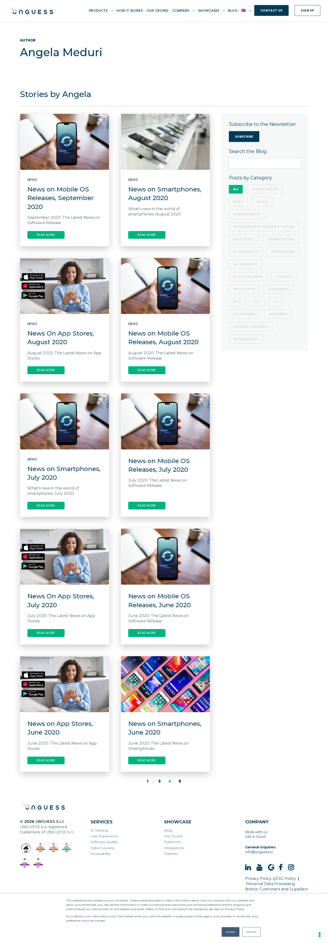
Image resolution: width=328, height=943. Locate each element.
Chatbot (284, 277)
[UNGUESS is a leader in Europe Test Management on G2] (25, 863)
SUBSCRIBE (244, 137)
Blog (168, 830)
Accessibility (245, 264)
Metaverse (278, 314)
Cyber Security (103, 848)
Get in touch (255, 836)
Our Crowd (173, 836)
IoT (257, 302)
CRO (237, 302)
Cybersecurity (246, 214)
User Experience (104, 836)
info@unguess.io (259, 852)
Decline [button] (251, 932)
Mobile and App (265, 189)
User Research (246, 339)
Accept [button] (230, 932)
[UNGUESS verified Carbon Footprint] (26, 848)
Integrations (174, 848)
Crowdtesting (280, 239)
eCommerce (278, 289)
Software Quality (104, 842)
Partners (171, 853)
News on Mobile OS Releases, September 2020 (60, 198)
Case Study (243, 239)
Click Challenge (247, 277)
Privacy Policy (258, 878)
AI (275, 302)
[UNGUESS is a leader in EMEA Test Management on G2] (38, 863)
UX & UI (262, 202)
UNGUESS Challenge (250, 327)
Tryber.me (172, 842)
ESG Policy (285, 878)
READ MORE (46, 235)
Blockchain (244, 314)
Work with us (256, 832)
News (238, 202)
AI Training (99, 830)
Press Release (283, 252)
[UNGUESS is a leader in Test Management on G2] (53, 848)
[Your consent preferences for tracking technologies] (319, 934)
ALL (235, 189)
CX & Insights (245, 252)
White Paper (244, 289)
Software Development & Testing (264, 227)
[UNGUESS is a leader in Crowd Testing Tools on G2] (40, 848)
